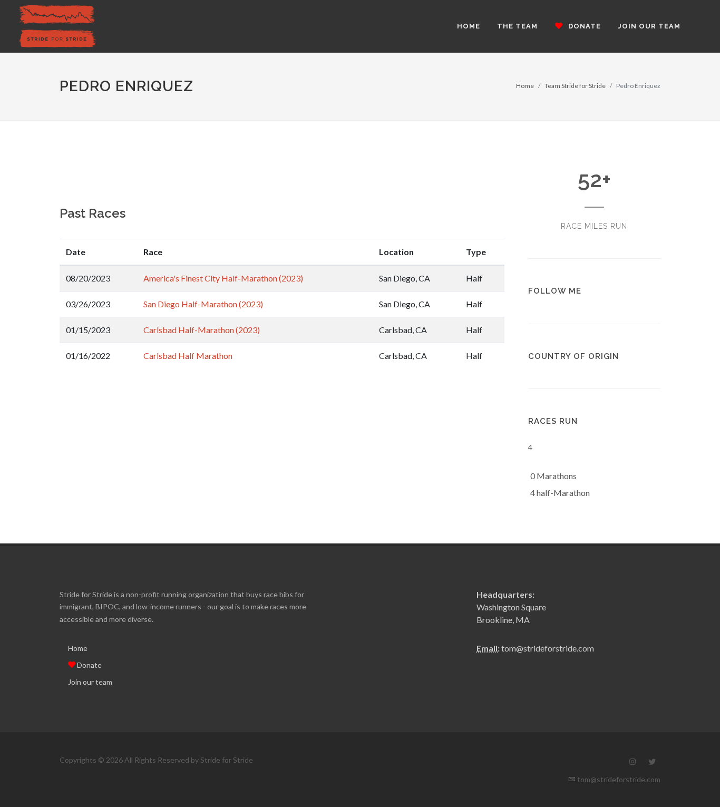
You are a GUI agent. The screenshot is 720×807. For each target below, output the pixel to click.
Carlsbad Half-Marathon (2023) (201, 330)
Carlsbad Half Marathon (187, 356)
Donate (88, 664)
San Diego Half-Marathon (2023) (203, 304)
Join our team (90, 681)
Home (525, 86)
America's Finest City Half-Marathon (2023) (223, 278)
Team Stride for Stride (575, 86)
